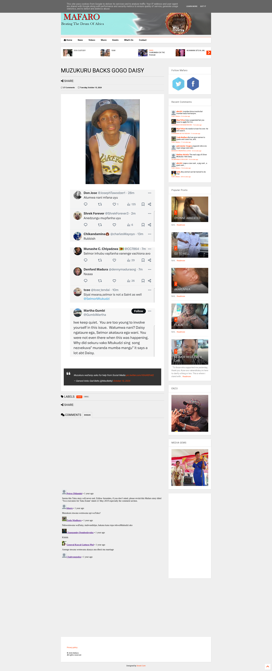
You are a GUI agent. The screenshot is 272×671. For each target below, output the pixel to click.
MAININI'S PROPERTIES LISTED (181, 151)
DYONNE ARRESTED (187, 218)
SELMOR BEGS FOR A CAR (179, 159)
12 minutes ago (196, 151)
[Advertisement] (190, 535)
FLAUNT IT (181, 325)
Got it (203, 6)
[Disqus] (112, 524)
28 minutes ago (186, 176)
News (80, 40)
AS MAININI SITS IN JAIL (196, 51)
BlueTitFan (180, 120)
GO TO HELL (182, 253)
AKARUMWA (182, 289)
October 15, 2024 (121, 381)
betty (178, 172)
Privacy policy (72, 648)
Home (69, 40)
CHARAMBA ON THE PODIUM (157, 54)
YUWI (113, 51)
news (151, 50)
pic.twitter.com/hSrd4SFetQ (140, 375)
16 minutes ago (193, 159)
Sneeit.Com (141, 666)
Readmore (181, 225)
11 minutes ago (195, 133)
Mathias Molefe (182, 155)
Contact (142, 40)
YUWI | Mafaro (175, 116)
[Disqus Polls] (112, 453)
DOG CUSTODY (80, 51)
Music (104, 40)
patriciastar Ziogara (184, 146)
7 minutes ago (197, 125)
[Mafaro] (136, 33)
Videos (92, 40)
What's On (128, 40)
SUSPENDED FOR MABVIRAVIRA (181, 125)
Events (115, 40)
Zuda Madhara (182, 137)
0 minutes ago (185, 116)
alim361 (179, 111)
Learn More (191, 6)
